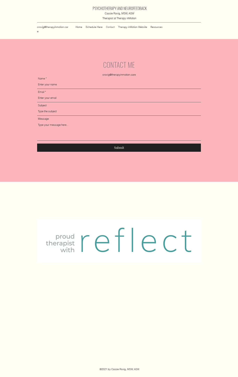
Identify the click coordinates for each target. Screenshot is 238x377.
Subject (42, 105)
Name (41, 78)
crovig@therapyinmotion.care (119, 74)
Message (43, 118)
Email (41, 92)
